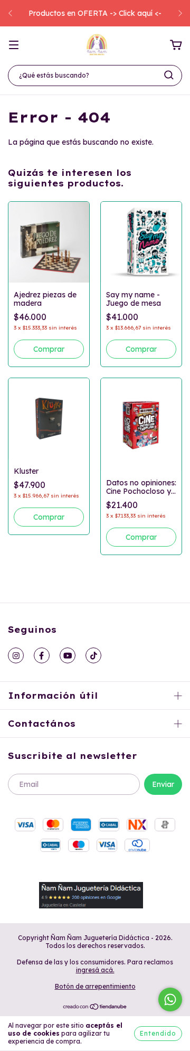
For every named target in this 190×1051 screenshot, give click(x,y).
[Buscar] (169, 75)
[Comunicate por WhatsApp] (170, 999)
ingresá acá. (95, 970)
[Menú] (13, 45)
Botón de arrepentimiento (95, 986)
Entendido (158, 1033)
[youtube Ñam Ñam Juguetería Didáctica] (67, 655)
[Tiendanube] (95, 1008)
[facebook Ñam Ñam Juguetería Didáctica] (42, 655)
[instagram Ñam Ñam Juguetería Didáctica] (16, 655)
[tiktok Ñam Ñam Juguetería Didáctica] (93, 655)
